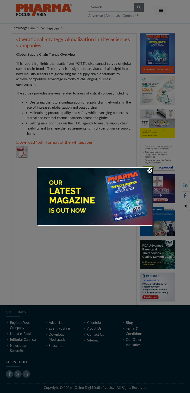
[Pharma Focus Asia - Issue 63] (95, 196)
